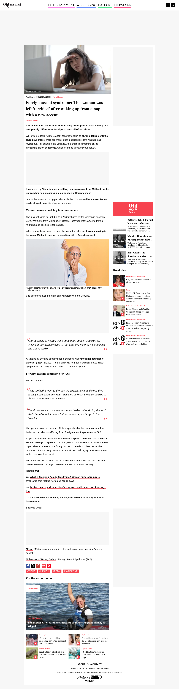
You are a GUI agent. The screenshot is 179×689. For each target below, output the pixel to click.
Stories (35, 120)
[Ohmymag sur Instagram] (173, 5)
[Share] (38, 566)
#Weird (31, 571)
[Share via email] (44, 566)
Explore (29, 120)
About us (83, 664)
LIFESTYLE (122, 5)
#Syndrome (71, 571)
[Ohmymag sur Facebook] (168, 5)
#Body (56, 571)
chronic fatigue (90, 136)
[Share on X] (33, 566)
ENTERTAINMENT (61, 5)
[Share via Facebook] (28, 566)
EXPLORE (105, 5)
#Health (44, 571)
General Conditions (77, 668)
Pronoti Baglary (58, 97)
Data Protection (90, 668)
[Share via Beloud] (49, 566)
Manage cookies (103, 668)
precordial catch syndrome (41, 147)
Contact (96, 664)
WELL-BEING (86, 5)
